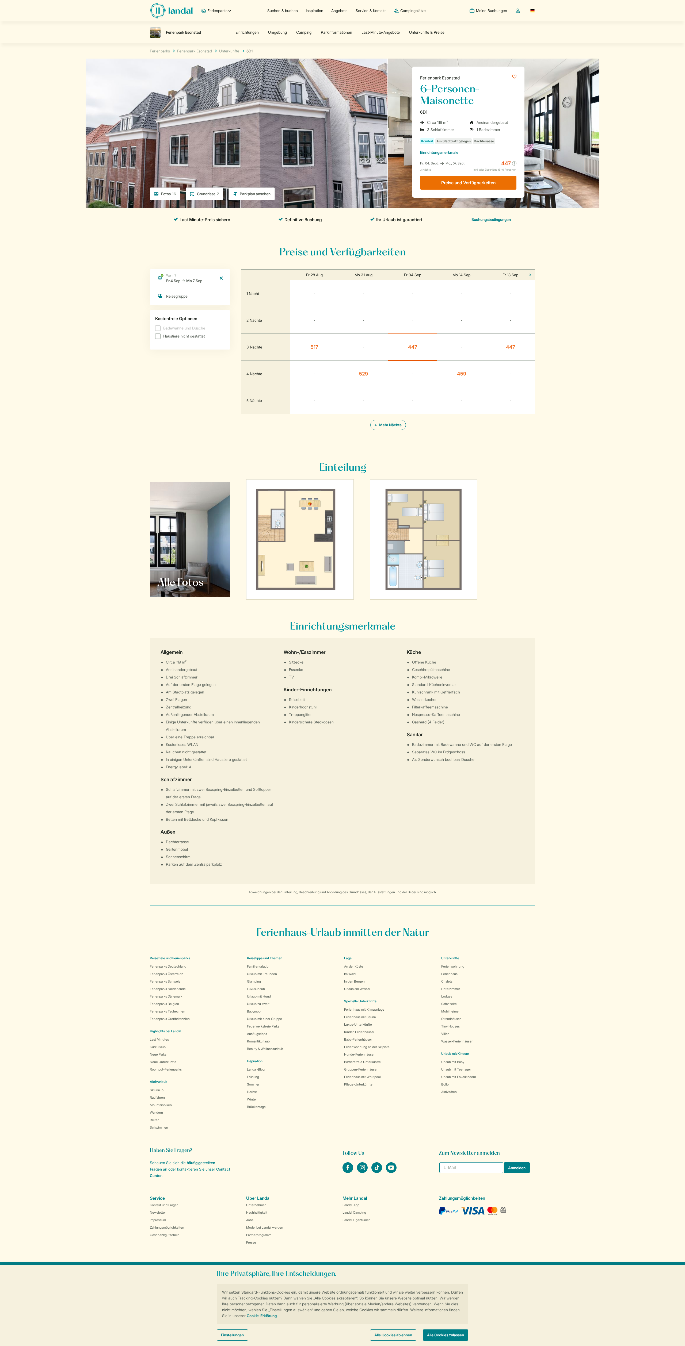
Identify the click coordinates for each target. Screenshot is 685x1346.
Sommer (253, 1084)
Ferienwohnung (452, 966)
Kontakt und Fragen (164, 1205)
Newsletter (158, 1212)
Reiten (154, 1120)
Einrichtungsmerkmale (439, 152)
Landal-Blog (256, 1069)
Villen (445, 1034)
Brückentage (256, 1107)
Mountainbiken (161, 1105)
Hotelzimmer (450, 989)
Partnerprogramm (258, 1235)
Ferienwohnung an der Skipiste (367, 1047)
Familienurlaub (257, 966)
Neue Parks (158, 1054)
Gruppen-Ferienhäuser (361, 1069)
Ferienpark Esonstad (440, 77)
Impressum (158, 1220)
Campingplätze (413, 10)
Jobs (249, 1220)
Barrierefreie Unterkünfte (362, 1062)
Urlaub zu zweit (258, 1004)
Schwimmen (159, 1127)
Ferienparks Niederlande (168, 989)
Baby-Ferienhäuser (358, 1039)
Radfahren (157, 1097)
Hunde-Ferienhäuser (359, 1054)
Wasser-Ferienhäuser (457, 1041)
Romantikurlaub (258, 1041)
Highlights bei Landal (165, 1031)
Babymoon (254, 1011)
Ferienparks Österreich (166, 974)
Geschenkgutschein (165, 1235)
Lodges (446, 996)
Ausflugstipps (257, 1034)
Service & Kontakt (371, 10)
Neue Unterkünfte (163, 1062)
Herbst (252, 1092)
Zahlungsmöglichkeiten (167, 1227)
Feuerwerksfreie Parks (263, 1026)
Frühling (253, 1077)
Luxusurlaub (256, 989)
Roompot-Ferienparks (166, 1069)
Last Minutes (159, 1039)
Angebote (339, 10)
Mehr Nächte (390, 425)
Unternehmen (256, 1205)
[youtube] (391, 1171)
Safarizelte (449, 1004)
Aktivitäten (449, 1092)
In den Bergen (354, 981)
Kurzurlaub (158, 1047)
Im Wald (350, 974)
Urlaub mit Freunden (262, 974)
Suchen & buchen (282, 10)
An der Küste (353, 966)
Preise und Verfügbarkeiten (468, 182)
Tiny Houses (450, 1026)
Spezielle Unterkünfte (360, 1001)
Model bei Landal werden (264, 1227)
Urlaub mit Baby (452, 1062)
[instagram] (363, 1171)
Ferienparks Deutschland (168, 966)
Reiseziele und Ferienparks (170, 958)
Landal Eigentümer (356, 1220)
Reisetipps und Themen (264, 958)
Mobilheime (450, 1011)
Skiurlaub (156, 1090)
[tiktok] (377, 1171)
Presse (251, 1242)
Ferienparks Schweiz (165, 981)
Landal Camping (354, 1212)
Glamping (254, 981)
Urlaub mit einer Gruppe (264, 1019)
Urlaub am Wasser (357, 989)
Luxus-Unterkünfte (358, 1024)
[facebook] (348, 1171)
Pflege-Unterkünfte (358, 1084)
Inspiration (314, 10)
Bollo (445, 1084)
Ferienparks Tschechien (167, 1011)
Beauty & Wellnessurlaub (265, 1049)
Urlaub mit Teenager (456, 1069)
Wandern (156, 1112)
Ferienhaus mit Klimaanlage (364, 1009)
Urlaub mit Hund (259, 996)
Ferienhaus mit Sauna (360, 1017)
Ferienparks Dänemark (166, 996)
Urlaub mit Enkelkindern (458, 1077)
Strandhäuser (451, 1019)
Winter (252, 1099)
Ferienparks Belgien (164, 1004)
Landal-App (350, 1205)
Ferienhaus (449, 974)
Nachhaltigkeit (256, 1212)
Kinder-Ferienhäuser (359, 1032)
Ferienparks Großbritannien (170, 1019)
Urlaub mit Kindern (455, 1054)
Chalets (446, 981)
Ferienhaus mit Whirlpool (362, 1077)
